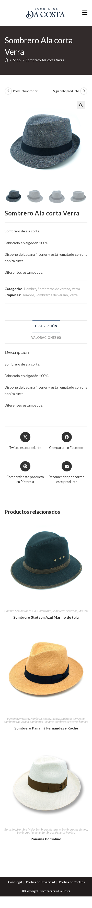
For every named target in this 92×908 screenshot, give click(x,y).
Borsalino (10, 829)
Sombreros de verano (54, 289)
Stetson (83, 611)
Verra (76, 289)
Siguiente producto (66, 91)
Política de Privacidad (40, 882)
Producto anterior (25, 91)
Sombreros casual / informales (33, 611)
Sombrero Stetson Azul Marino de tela (46, 617)
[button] (81, 105)
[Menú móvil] (84, 13)
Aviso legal (14, 882)
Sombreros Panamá (42, 722)
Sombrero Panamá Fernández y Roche (46, 728)
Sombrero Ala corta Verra (45, 60)
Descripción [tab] (46, 326)
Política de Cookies (72, 882)
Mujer (54, 719)
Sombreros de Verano (72, 719)
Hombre (30, 289)
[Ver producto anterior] (8, 91)
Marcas (45, 719)
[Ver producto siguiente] (83, 91)
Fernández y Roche (18, 719)
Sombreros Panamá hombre (71, 722)
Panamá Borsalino (46, 839)
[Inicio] (6, 60)
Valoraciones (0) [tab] (46, 338)
